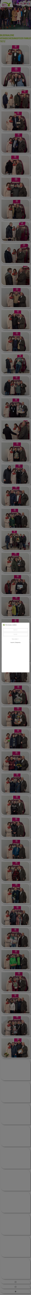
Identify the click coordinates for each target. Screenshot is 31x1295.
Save (15, 634)
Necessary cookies (11, 625)
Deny (15, 630)
